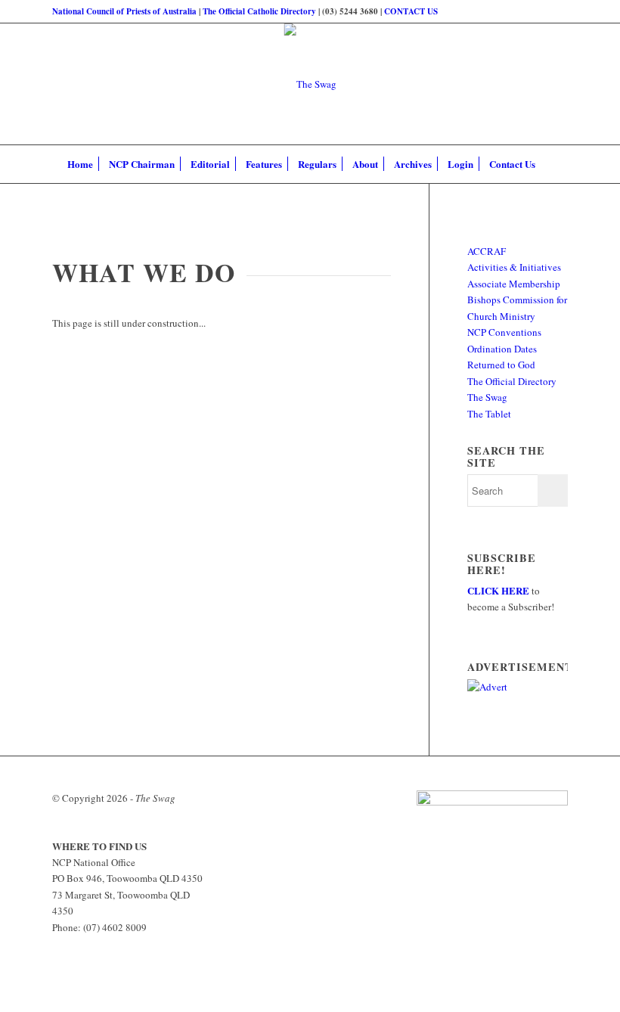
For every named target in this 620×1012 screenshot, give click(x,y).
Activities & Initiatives (514, 267)
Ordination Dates (502, 348)
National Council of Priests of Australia (124, 11)
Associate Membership (513, 283)
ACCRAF (486, 251)
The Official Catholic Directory (259, 11)
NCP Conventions (504, 332)
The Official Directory (511, 381)
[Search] (551, 164)
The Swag (487, 397)
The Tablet (489, 414)
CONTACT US (411, 11)
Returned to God (501, 364)
